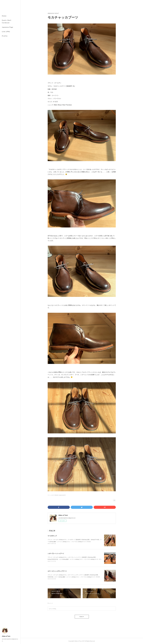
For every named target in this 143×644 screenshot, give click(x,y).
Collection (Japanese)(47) (60, 495)
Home (4, 16)
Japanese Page (7, 27)
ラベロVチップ (52, 536)
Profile (4, 36)
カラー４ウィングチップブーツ (57, 571)
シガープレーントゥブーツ (56, 553)
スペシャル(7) (51, 495)
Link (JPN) (6, 31)
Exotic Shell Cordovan (6, 21)
